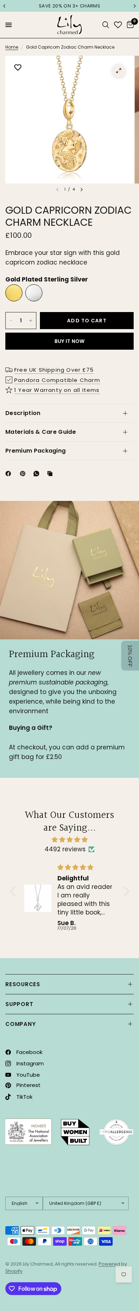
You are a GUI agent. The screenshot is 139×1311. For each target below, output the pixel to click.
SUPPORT (19, 1004)
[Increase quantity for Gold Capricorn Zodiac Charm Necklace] (30, 320)
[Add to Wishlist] (18, 68)
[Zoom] (118, 70)
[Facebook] (9, 473)
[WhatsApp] (38, 473)
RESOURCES (22, 984)
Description (23, 413)
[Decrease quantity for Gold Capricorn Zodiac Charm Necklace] (11, 320)
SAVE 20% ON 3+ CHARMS (69, 5)
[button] (14, 891)
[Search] (106, 25)
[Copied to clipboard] (51, 473)
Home (11, 47)
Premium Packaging (35, 451)
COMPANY (20, 1024)
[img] (69, 840)
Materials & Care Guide (40, 432)
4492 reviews (65, 849)
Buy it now (70, 341)
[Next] (82, 190)
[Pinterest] (24, 473)
